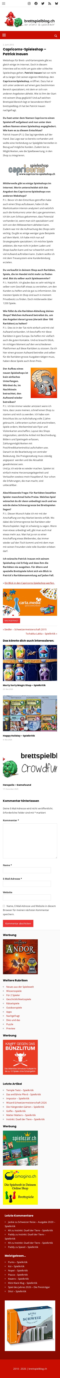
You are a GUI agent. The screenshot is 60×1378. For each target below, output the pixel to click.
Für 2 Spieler (13, 995)
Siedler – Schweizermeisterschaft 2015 (25, 629)
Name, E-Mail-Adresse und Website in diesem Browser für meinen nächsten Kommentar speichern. (29, 910)
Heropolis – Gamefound (17, 785)
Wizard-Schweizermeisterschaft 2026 (26, 1102)
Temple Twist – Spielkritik (20, 1090)
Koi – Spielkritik (16, 1266)
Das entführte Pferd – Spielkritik (23, 1094)
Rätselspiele (12, 1003)
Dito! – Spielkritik (17, 1291)
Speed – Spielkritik (28, 1247)
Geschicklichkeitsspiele (18, 999)
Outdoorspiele (14, 1007)
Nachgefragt (11, 620)
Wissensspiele (14, 991)
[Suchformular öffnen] (56, 35)
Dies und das (13, 1020)
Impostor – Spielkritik (17, 1098)
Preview (10, 1028)
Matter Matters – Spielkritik (21, 1115)
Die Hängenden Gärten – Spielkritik (25, 1106)
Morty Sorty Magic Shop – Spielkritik (24, 685)
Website (7, 892)
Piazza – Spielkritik (18, 1274)
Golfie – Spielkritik (16, 1111)
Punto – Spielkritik (17, 1262)
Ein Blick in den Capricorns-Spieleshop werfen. (30, 583)
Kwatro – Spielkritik (18, 1278)
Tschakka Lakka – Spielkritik (40, 633)
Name (7, 865)
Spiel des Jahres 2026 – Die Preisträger (29, 1287)
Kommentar (11, 820)
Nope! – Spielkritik (18, 1270)
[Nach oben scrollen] (55, 1373)
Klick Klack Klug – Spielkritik (22, 1283)
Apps (9, 1011)
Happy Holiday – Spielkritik (19, 735)
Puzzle (9, 1024)
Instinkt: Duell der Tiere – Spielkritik (25, 1119)
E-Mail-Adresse (12, 878)
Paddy (11, 1234)
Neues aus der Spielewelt (20, 986)
